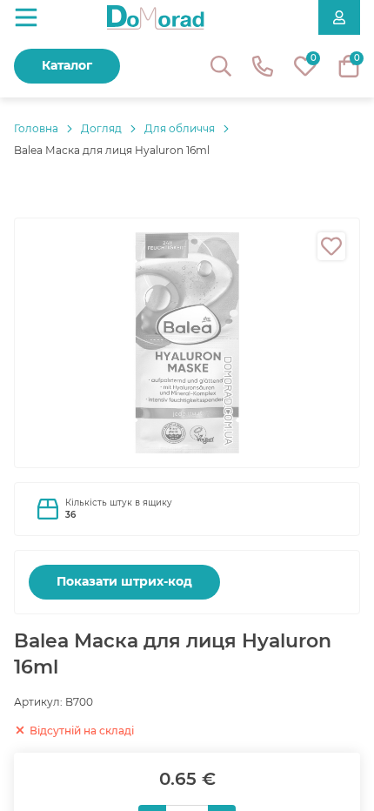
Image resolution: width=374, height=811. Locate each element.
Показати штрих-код (124, 581)
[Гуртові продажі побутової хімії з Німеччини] (155, 17)
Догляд (101, 128)
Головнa (36, 128)
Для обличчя (179, 128)
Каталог (67, 65)
